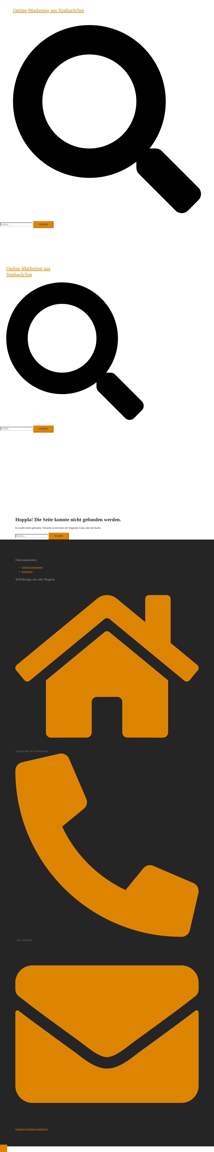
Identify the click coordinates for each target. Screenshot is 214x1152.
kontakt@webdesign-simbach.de (31, 1129)
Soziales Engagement (32, 567)
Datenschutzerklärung (121, 20)
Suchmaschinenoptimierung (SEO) (48, 20)
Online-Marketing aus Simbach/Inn (48, 10)
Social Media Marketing (78, 20)
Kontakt (94, 20)
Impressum (104, 20)
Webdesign (24, 20)
